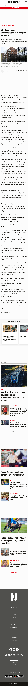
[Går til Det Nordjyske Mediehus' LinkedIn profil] (17, 649)
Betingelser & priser (14, 621)
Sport (23, 5)
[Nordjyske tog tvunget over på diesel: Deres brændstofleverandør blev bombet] (14, 376)
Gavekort (14, 614)
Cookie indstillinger (14, 683)
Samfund (5, 5)
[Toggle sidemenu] (26, 2)
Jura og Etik (14, 624)
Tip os (14, 604)
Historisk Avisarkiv (14, 630)
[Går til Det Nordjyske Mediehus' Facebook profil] (10, 649)
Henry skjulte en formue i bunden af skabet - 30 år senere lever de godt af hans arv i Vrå (9, 339)
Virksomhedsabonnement (14, 611)
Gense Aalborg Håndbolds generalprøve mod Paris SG (12, 473)
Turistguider (14, 640)
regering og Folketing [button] (8, 25)
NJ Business (14, 607)
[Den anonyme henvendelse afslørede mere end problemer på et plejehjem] (5, 563)
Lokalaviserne (14, 637)
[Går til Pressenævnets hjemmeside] (14, 663)
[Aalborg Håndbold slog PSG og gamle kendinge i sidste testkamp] (5, 496)
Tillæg (14, 644)
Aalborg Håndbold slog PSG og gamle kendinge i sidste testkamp (18, 497)
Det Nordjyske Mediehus (16, 654)
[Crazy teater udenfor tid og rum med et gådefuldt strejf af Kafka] (5, 552)
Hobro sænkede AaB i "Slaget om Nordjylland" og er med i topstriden (13, 541)
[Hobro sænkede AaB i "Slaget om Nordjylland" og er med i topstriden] (14, 525)
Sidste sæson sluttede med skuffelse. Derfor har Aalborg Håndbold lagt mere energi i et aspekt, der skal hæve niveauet (18, 411)
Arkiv (14, 634)
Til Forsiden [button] (14, 572)
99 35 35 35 (15, 657)
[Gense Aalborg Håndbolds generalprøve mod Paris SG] (14, 458)
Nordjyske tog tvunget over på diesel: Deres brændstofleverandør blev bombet (13, 396)
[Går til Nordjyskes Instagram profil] (14, 649)
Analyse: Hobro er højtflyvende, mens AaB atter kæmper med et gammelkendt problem (18, 485)
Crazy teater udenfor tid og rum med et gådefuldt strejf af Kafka (18, 553)
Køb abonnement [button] (14, 7)
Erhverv (14, 5)
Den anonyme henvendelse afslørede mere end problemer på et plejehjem (18, 564)
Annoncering (14, 617)
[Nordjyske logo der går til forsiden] (14, 2)
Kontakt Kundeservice (14, 627)
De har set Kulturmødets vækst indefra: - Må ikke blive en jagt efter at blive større (18, 424)
